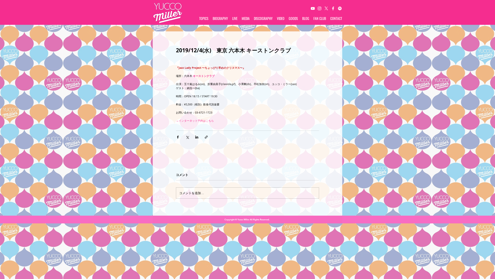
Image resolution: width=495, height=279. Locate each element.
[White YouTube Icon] (312, 8)
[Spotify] (339, 8)
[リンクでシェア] (206, 137)
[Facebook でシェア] (178, 137)
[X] (326, 8)
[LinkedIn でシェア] (197, 137)
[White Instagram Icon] (319, 8)
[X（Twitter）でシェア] (187, 137)
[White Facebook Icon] (333, 8)
